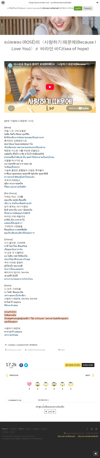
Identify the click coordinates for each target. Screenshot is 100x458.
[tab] (14, 400)
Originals (13, 429)
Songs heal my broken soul (39, 2)
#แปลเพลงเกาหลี (22, 345)
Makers (8, 3)
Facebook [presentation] (43, 401)
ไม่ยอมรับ (87, 8)
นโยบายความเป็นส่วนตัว (50, 8)
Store (16, 3)
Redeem (36, 429)
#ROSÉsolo (33, 345)
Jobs (12, 432)
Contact (5, 432)
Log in (51, 412)
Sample (28, 429)
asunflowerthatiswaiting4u (61, 2)
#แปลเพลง (11, 345)
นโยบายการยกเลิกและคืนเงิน (88, 436)
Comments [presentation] (14, 400)
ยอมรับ (78, 8)
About (44, 429)
